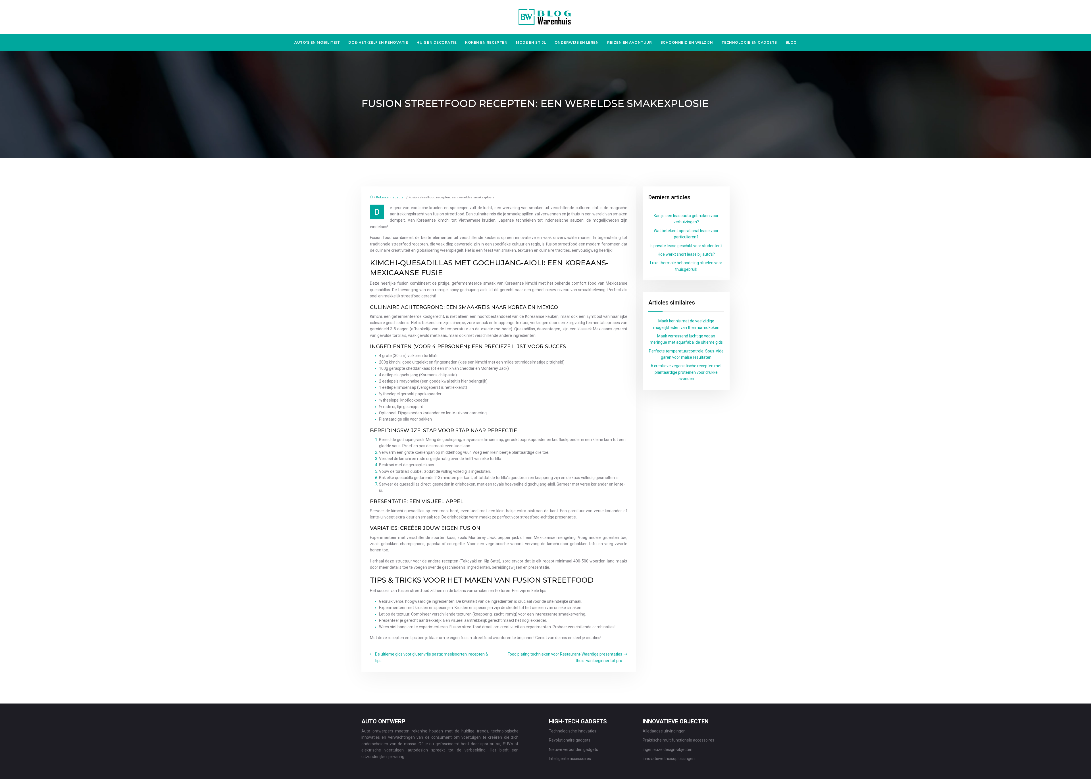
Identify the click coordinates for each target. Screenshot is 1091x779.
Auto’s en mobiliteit (317, 42)
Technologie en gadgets (749, 42)
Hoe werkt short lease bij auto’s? (686, 254)
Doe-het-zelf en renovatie (378, 42)
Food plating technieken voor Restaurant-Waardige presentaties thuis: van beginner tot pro (565, 657)
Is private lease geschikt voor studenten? (686, 245)
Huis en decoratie (437, 42)
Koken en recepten (486, 42)
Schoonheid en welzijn (687, 42)
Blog (791, 42)
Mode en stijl (531, 42)
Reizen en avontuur (629, 42)
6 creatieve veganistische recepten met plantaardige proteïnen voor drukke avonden (686, 372)
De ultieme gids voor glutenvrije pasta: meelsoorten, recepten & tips (431, 657)
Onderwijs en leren (577, 42)
